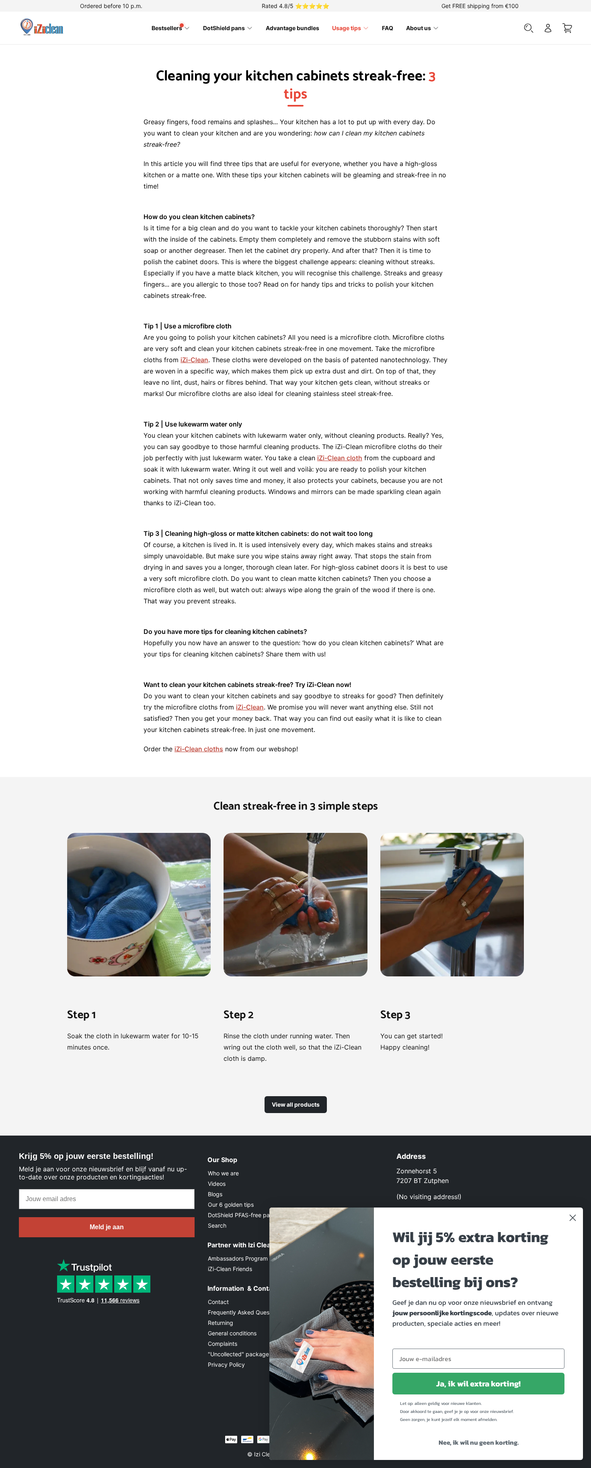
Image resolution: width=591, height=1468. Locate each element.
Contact (218, 1301)
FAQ (387, 28)
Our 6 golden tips (231, 1204)
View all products (296, 1104)
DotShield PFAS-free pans (242, 1215)
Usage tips (346, 28)
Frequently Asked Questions (245, 1312)
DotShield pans (224, 28)
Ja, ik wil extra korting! (478, 1384)
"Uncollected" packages (240, 1354)
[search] (528, 28)
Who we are (223, 1173)
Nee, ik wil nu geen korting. (479, 1442)
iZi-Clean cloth (339, 458)
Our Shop (222, 1160)
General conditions (232, 1333)
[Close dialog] (573, 1218)
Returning (220, 1322)
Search (217, 1225)
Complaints (222, 1343)
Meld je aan (107, 1227)
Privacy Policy (226, 1364)
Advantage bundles (292, 28)
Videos (217, 1183)
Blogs (215, 1194)
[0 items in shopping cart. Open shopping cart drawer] (567, 28)
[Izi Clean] (43, 27)
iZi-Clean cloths (198, 749)
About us (418, 28)
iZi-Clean (194, 360)
